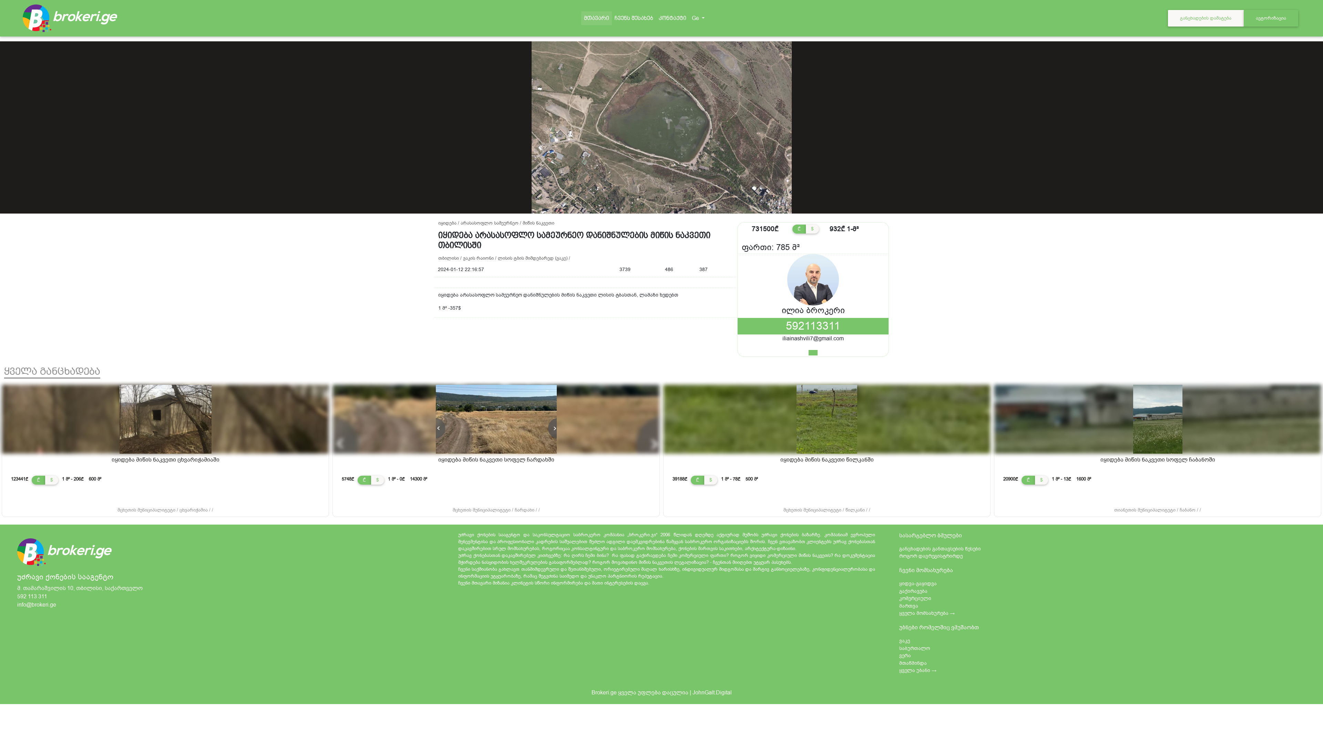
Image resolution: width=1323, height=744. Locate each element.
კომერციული (915, 598)
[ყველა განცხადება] (813, 352)
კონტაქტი (672, 18)
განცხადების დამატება (1205, 18)
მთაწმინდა (913, 663)
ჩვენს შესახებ (634, 18)
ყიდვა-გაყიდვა (918, 583)
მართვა (908, 606)
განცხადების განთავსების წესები (940, 549)
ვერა (905, 655)
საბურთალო (914, 648)
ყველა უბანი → (917, 670)
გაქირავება (913, 591)
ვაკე (904, 641)
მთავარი (598, 18)
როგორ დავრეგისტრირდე (931, 556)
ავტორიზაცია (1271, 18)
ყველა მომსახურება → (927, 613)
